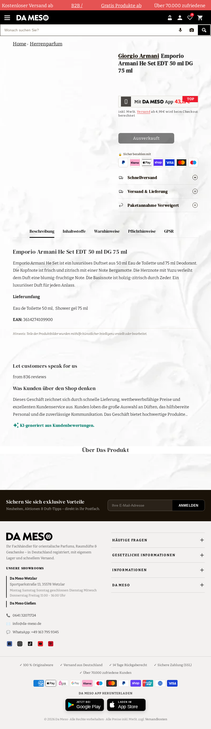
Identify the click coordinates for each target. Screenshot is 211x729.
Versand (143, 111)
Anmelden (188, 505)
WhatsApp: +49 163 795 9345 (36, 632)
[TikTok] (30, 643)
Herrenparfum (46, 44)
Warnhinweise (107, 231)
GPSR (169, 231)
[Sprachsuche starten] (180, 30)
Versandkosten (156, 719)
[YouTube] (40, 643)
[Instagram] (19, 643)
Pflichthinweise (142, 231)
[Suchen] (204, 30)
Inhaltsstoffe (74, 231)
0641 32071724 (24, 615)
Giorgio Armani (138, 56)
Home (19, 44)
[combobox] (87, 30)
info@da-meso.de (27, 623)
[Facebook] (9, 643)
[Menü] (7, 18)
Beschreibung (42, 231)
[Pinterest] (50, 643)
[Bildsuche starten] (191, 30)
